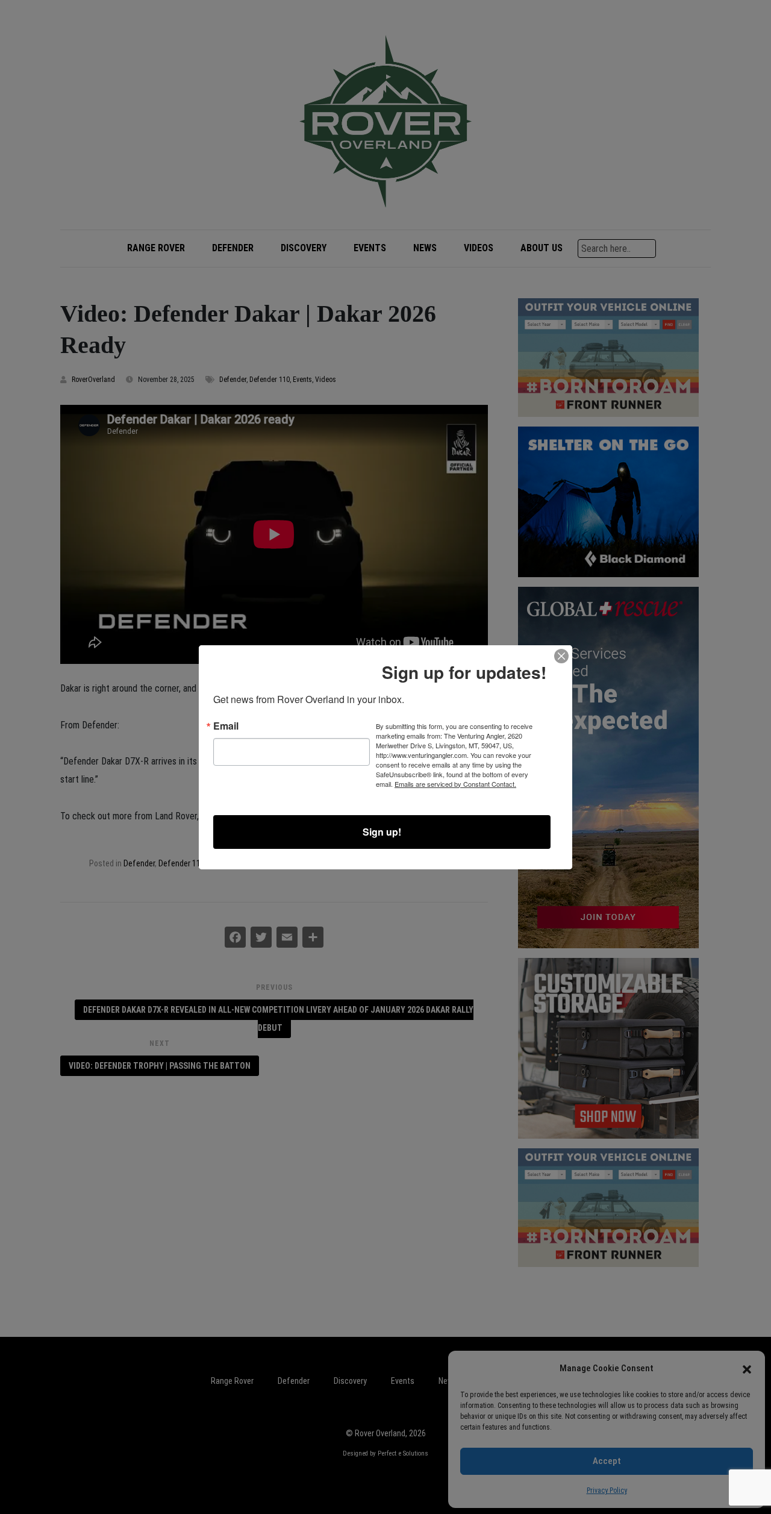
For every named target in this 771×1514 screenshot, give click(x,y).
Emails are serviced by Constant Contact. (455, 784)
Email (226, 726)
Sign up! (382, 832)
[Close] (561, 656)
